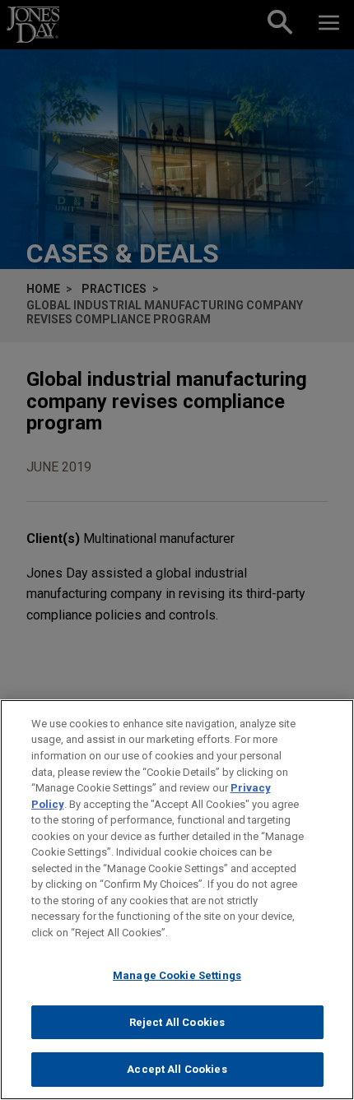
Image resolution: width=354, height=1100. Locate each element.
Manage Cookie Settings (177, 975)
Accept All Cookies (176, 1069)
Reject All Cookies (177, 1022)
